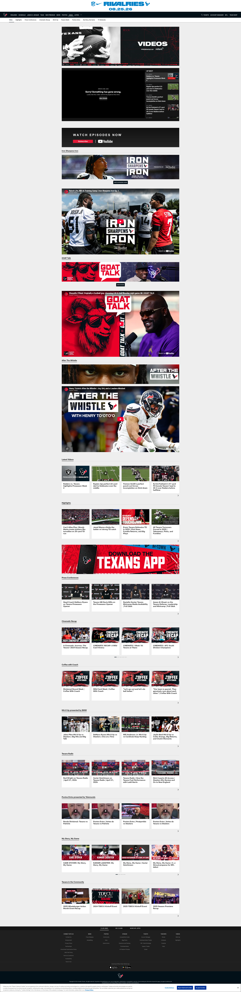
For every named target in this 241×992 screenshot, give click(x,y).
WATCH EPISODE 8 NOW (120, 182)
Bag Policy (124, 940)
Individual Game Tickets (146, 940)
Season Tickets (146, 946)
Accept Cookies (200, 987)
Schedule (163, 940)
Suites (145, 949)
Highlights (177, 940)
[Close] (238, 988)
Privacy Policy (68, 943)
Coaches (163, 943)
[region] (120, 988)
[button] (103, 98)
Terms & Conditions (68, 955)
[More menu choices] (81, 15)
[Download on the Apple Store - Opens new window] (114, 967)
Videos (178, 934)
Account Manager (145, 937)
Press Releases (89, 937)
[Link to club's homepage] (5, 14)
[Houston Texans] (120, 976)
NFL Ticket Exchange (146, 943)
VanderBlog (90, 940)
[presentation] (178, 496)
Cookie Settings (169, 987)
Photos (106, 934)
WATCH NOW (120, 284)
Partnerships (68, 946)
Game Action (106, 943)
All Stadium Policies (125, 949)
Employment (68, 940)
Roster (163, 937)
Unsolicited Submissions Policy (69, 949)
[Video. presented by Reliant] (120, 46)
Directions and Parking (124, 943)
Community (106, 937)
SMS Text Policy (68, 952)
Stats (163, 946)
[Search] (202, 15)
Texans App (68, 961)
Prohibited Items (124, 946)
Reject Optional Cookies (185, 987)
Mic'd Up (178, 937)
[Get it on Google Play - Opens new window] (126, 968)
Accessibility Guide (124, 937)
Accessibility (68, 958)
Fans (106, 940)
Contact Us (68, 937)
